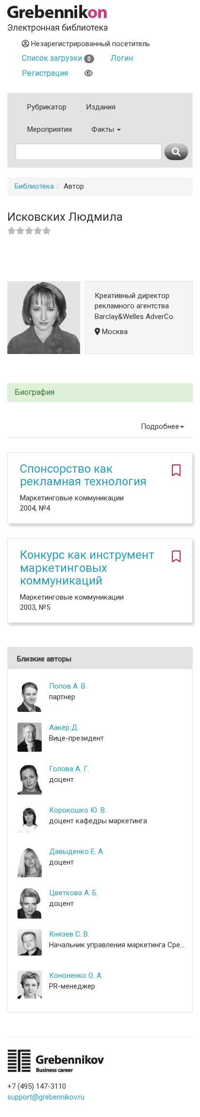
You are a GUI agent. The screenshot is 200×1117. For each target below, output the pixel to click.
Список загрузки (56, 58)
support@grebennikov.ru (45, 1097)
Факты (103, 129)
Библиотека (34, 186)
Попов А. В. (68, 686)
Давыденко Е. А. (76, 851)
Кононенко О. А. (76, 975)
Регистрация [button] (45, 73)
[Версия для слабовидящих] (88, 73)
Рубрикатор (47, 107)
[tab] (100, 392)
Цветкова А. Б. (73, 892)
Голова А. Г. (69, 768)
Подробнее (160, 426)
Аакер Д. (64, 727)
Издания (101, 107)
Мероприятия (49, 129)
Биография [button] (34, 392)
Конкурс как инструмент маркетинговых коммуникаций (87, 567)
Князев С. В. (69, 934)
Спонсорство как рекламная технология (83, 475)
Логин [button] (122, 58)
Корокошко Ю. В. (77, 810)
